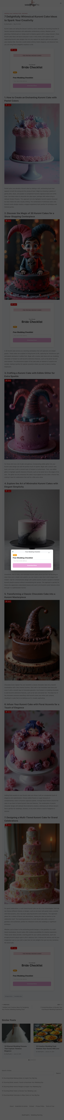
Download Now (32, 565)
